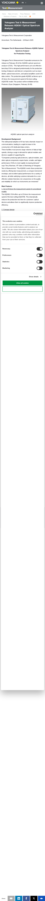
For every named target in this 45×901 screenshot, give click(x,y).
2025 (33, 14)
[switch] (40, 255)
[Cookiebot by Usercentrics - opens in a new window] (33, 214)
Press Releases (25, 14)
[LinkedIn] (18, 898)
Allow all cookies (22, 283)
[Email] (11, 898)
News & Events (13, 14)
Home (4, 14)
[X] (33, 898)
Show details (34, 277)
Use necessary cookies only (22, 289)
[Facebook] (26, 898)
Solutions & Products (10, 16)
